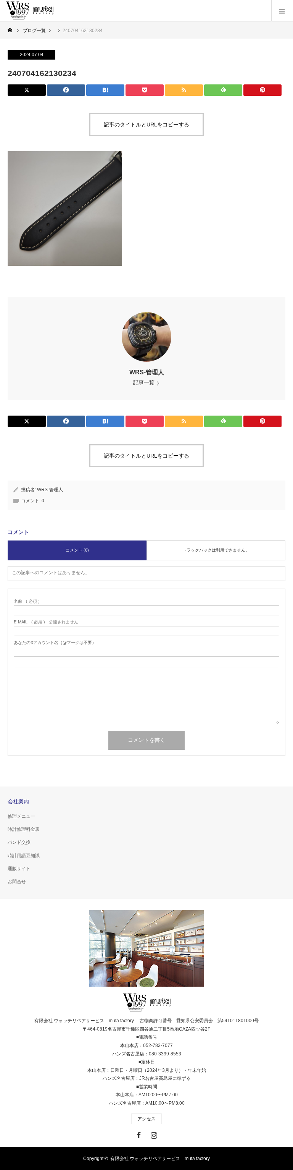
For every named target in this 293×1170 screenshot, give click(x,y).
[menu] (282, 10)
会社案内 (18, 801)
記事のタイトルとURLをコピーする (146, 124)
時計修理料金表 (24, 829)
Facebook (138, 1133)
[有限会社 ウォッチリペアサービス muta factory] (29, 10)
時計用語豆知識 (24, 855)
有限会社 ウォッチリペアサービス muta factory (160, 1158)
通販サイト (19, 868)
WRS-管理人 (146, 372)
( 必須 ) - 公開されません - (47, 622)
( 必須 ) (27, 601)
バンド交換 (19, 842)
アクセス (146, 1118)
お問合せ (17, 881)
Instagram (153, 1133)
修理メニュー (21, 816)
